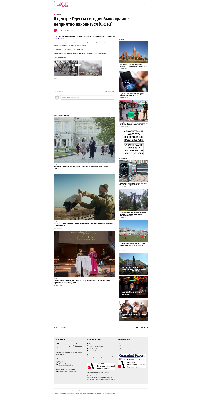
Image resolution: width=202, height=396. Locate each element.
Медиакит (91, 344)
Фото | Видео (132, 3)
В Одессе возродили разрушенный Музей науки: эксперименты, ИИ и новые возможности (134, 292)
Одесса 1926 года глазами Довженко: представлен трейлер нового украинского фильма (83, 167)
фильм (80, 78)
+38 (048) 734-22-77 (63, 363)
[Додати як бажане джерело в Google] (78, 65)
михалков (64, 78)
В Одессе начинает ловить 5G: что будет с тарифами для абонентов (131, 94)
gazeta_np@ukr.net (94, 350)
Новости (107, 3)
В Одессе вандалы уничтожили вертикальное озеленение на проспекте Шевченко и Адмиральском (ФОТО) (132, 214)
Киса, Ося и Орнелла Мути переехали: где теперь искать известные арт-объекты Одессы (133, 124)
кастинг (60, 78)
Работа (121, 346)
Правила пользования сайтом (85, 390)
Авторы (63, 328)
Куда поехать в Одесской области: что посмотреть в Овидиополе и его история (131, 65)
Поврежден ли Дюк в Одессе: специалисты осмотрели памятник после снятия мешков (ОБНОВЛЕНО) (134, 269)
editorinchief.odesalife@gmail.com (67, 371)
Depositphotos (122, 348)
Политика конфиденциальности (60, 390)
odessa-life (60, 31)
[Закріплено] (147, 3)
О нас (139, 3)
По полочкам (120, 3)
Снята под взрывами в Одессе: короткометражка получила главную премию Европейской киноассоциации (82, 282)
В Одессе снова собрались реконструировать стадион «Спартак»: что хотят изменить (132, 244)
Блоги (126, 3)
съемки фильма (74, 78)
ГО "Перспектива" (124, 350)
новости (69, 78)
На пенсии (122, 344)
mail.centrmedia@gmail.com (65, 365)
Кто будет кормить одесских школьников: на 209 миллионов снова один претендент (134, 316)
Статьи (112, 3)
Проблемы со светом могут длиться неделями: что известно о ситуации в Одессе (133, 184)
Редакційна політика (73, 390)
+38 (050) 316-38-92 (94, 348)
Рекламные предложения (96, 346)
